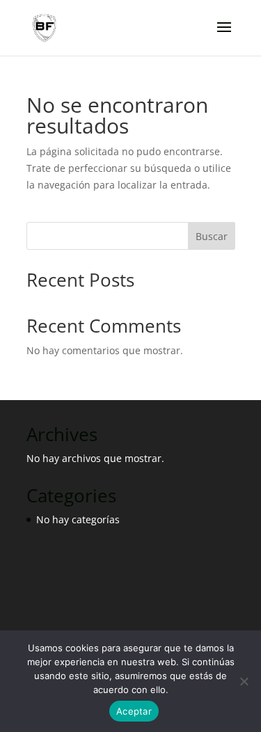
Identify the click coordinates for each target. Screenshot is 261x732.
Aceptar (134, 711)
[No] (244, 681)
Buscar (212, 236)
